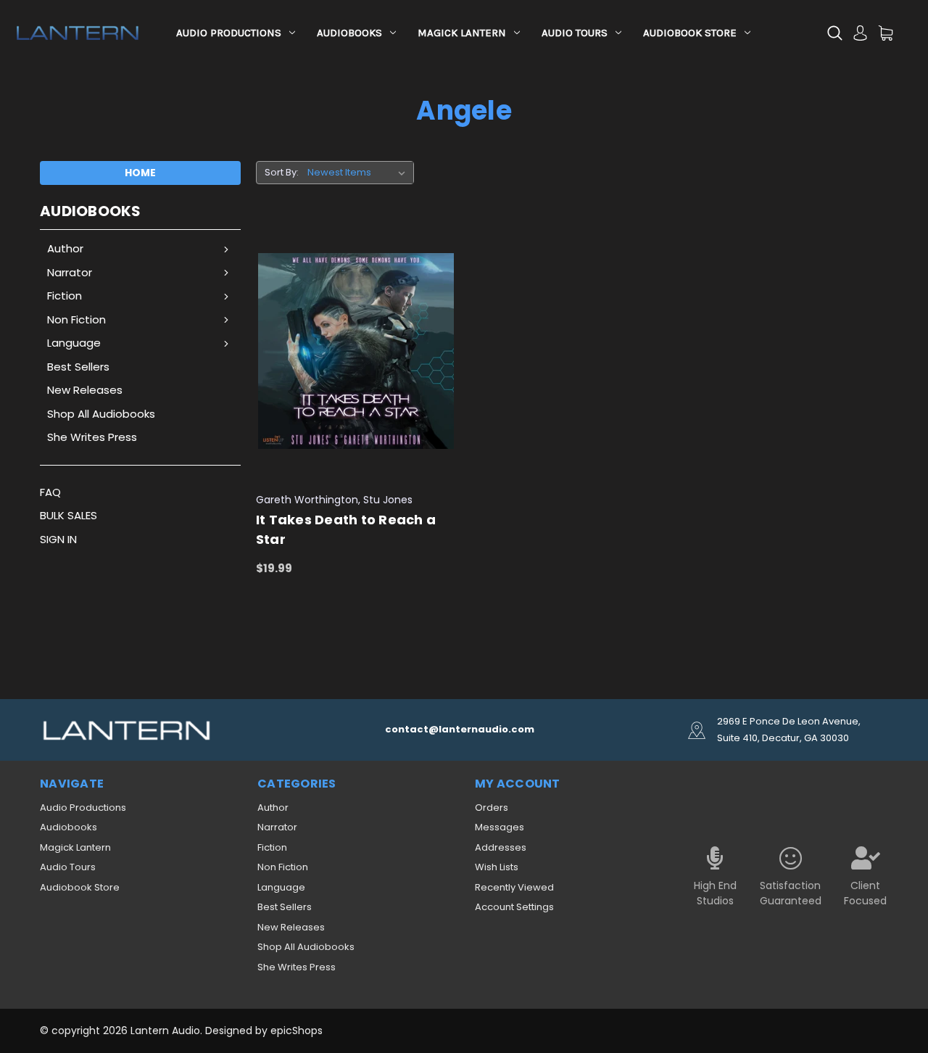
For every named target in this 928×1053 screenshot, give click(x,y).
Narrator (69, 272)
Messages (499, 827)
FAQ (50, 492)
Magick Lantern (462, 32)
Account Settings (514, 907)
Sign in (58, 539)
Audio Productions (228, 32)
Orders (491, 807)
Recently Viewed (514, 887)
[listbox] (359, 172)
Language (74, 342)
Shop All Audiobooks (101, 413)
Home (140, 172)
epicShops (296, 1030)
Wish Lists (496, 867)
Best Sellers (78, 366)
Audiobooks (349, 32)
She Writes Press (92, 437)
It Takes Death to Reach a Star (346, 529)
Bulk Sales (68, 515)
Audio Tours (575, 32)
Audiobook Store (690, 32)
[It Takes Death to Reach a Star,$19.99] (356, 351)
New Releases (85, 389)
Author (65, 248)
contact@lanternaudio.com (459, 729)
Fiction (64, 295)
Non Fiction (76, 319)
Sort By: (282, 172)
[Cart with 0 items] (885, 33)
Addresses (500, 847)
